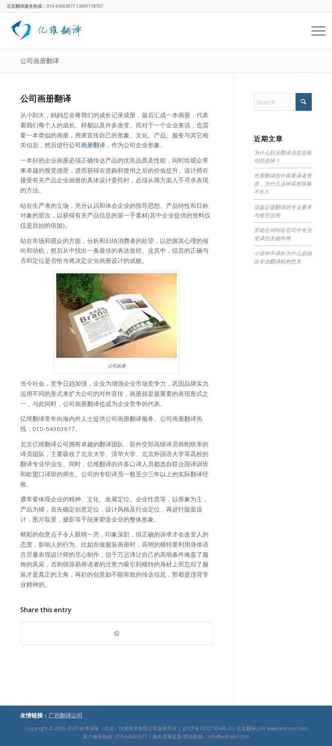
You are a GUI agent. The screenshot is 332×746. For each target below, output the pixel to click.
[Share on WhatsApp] (117, 633)
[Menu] (314, 31)
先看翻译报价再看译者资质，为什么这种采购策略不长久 (283, 183)
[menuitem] (314, 31)
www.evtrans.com (287, 728)
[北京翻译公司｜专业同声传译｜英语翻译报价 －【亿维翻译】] (46, 31)
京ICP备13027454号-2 (206, 728)
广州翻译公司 (66, 715)
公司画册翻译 (39, 60)
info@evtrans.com (228, 736)
